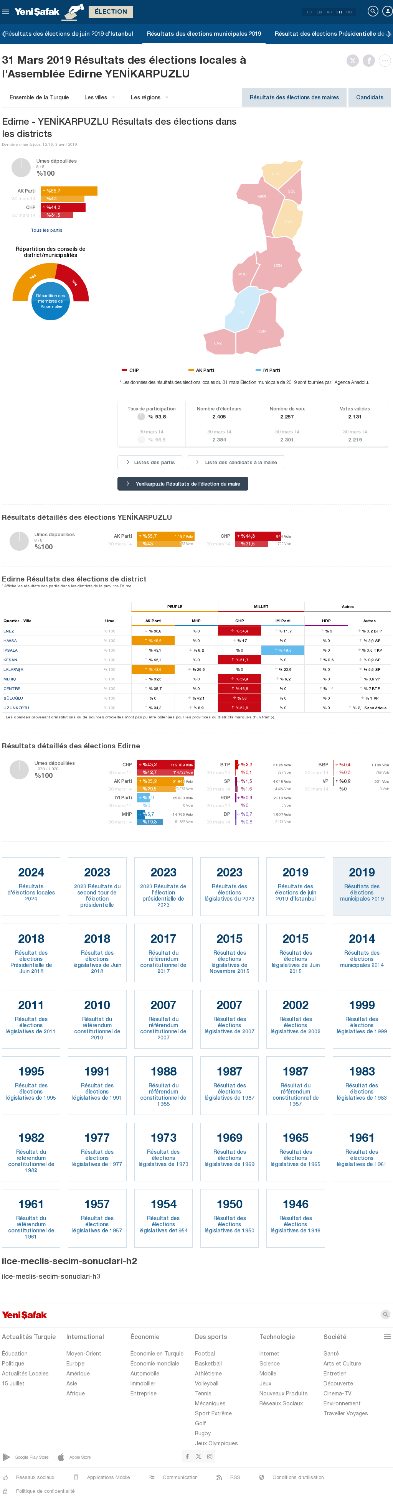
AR (329, 12)
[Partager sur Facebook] (371, 60)
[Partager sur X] (355, 60)
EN (319, 12)
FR (339, 12)
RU (349, 12)
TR (309, 12)
